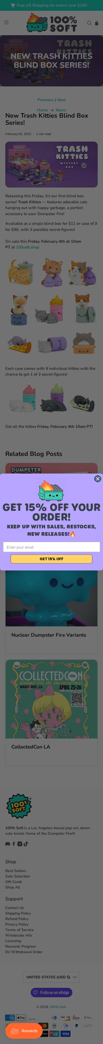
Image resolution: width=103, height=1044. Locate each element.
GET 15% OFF (51, 559)
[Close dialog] (97, 478)
